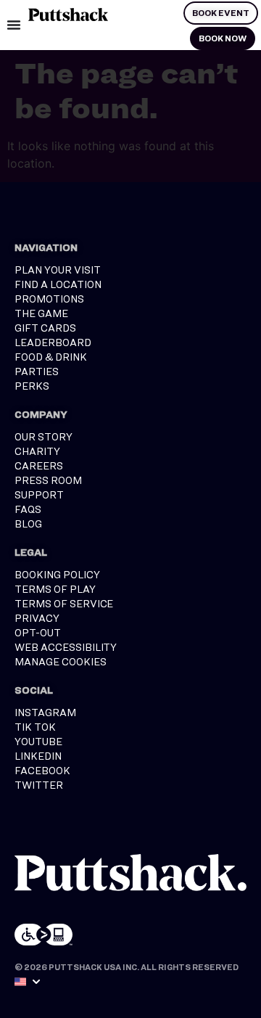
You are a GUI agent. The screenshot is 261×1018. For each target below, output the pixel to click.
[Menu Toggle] (14, 24)
